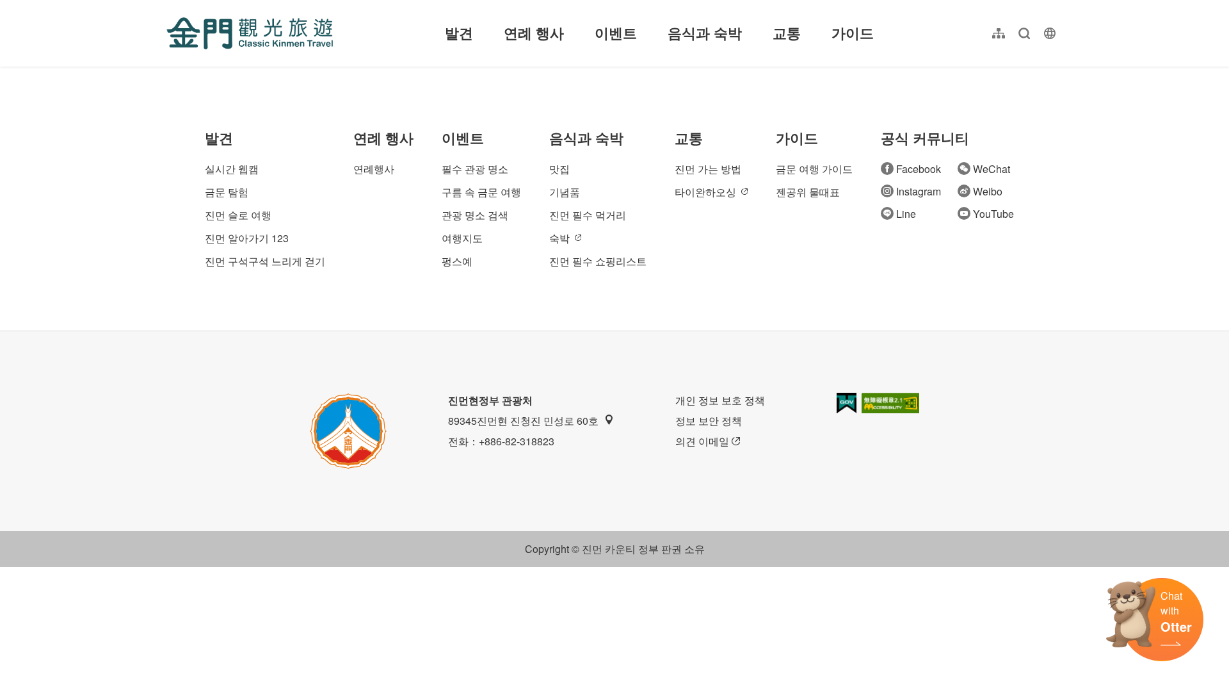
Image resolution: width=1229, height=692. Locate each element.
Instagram (918, 191)
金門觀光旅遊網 (249, 33)
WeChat (991, 168)
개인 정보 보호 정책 (720, 400)
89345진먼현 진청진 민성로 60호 (523, 420)
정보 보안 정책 (708, 420)
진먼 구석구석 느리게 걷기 (265, 261)
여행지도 (462, 238)
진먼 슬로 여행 (238, 215)
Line (906, 213)
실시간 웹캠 (232, 168)
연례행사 (373, 168)
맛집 (559, 168)
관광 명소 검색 (475, 215)
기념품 (564, 192)
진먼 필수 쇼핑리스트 (598, 261)
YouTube (993, 213)
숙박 (559, 238)
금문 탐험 (226, 192)
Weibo (987, 191)
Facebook (918, 168)
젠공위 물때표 (808, 192)
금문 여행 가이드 (814, 168)
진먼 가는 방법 (708, 168)
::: (170, 7)
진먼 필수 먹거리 (587, 215)
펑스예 (457, 261)
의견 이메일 (702, 441)
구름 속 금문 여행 (481, 192)
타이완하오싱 (705, 192)
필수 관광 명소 (475, 168)
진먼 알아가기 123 (247, 238)
